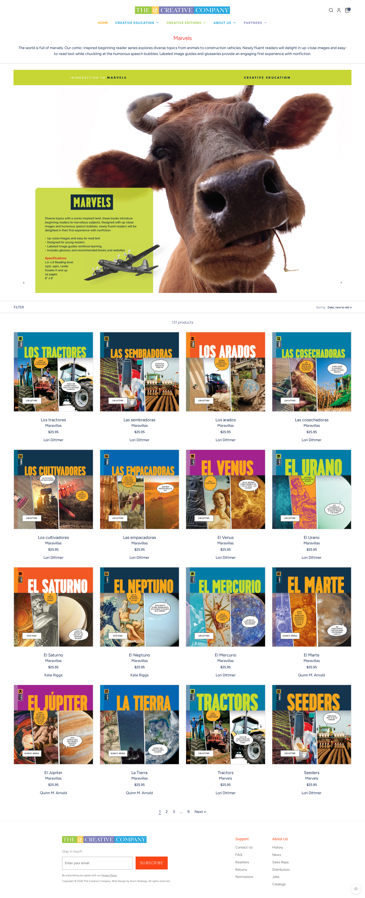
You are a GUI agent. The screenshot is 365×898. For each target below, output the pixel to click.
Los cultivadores (53, 537)
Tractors (225, 772)
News (276, 855)
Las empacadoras (139, 537)
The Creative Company (97, 881)
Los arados (225, 419)
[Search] (331, 10)
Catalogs (279, 884)
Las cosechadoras (311, 419)
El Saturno (53, 655)
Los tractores (53, 419)
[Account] (338, 10)
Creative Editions (184, 23)
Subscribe (151, 863)
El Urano (312, 537)
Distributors (281, 870)
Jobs (275, 877)
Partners (253, 23)
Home (103, 23)
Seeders (311, 772)
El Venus (226, 537)
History (277, 847)
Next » (200, 811)
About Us (223, 23)
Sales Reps (280, 862)
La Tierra (139, 772)
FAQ (238, 855)
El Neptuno (139, 655)
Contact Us (243, 847)
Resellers (242, 862)
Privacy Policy (109, 875)
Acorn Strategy (138, 881)
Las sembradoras (139, 419)
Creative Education (135, 23)
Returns (241, 870)
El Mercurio (225, 655)
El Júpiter (53, 772)
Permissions (244, 877)
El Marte (311, 655)
